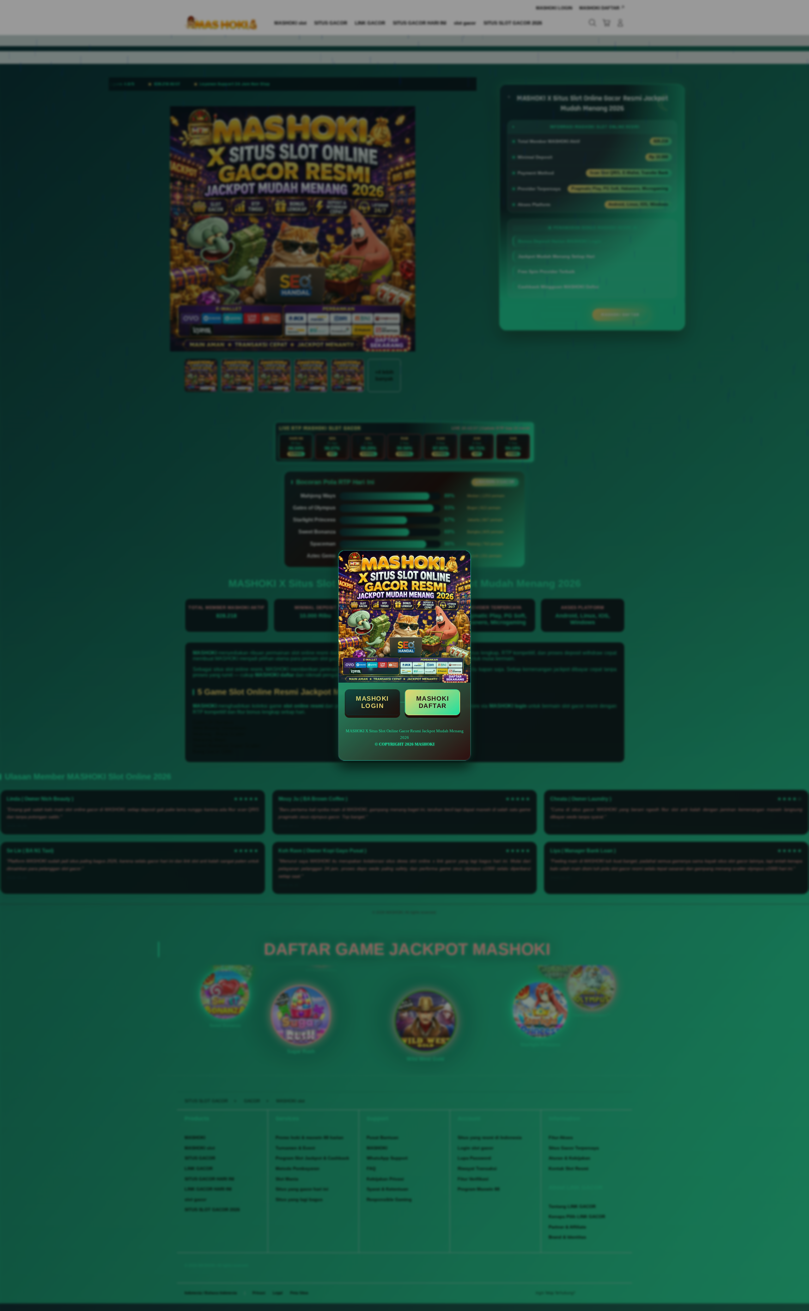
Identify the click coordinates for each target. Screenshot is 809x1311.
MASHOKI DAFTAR (432, 702)
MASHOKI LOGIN (372, 702)
